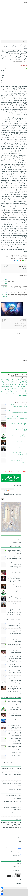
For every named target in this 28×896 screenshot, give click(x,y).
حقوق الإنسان (21, 393)
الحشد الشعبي (8, 384)
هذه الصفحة (17, 825)
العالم (19, 388)
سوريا (7, 393)
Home (21, 887)
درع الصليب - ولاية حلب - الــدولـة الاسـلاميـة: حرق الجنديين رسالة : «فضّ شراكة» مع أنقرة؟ (14, 552)
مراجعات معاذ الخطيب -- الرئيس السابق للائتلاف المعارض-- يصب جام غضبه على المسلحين (14, 558)
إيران (20, 391)
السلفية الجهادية (20, 258)
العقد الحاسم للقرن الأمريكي (15, 719)
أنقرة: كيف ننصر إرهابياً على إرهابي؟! (14, 752)
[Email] (1, 891)
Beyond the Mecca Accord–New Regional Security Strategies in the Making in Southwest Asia (11, 797)
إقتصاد (11, 379)
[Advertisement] (14, 25)
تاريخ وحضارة (15, 391)
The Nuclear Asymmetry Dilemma (9, 812)
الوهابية (11, 258)
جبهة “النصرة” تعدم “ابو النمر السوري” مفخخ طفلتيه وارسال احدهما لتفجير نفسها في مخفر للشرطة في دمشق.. (17, 294)
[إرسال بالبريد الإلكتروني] (22, 260)
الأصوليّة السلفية (20, 255)
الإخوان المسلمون (5, 379)
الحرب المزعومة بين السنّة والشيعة (11, 280)
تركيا (11, 391)
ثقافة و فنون (7, 391)
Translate (11, 490)
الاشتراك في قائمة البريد (16, 542)
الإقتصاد (25, 382)
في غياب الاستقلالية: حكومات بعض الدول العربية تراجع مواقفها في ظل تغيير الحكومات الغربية (18, 288)
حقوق (25, 393)
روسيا (11, 393)
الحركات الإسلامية (13, 255)
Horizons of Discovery (11, 815)
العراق (11, 388)
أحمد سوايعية (24, 379)
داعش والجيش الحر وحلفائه (21, 446)
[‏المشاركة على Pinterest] (25, 260)
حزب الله (3, 391)
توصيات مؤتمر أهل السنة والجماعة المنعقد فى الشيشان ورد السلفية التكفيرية (14, 646)
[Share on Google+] (20, 260)
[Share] (1, 893)
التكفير (16, 382)
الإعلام (2, 381)
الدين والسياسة (6, 255)
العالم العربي (14, 388)
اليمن (22, 391)
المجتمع (22, 390)
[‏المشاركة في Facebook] (14, 260)
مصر (20, 395)
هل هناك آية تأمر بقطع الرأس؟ (8, 321)
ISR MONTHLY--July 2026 (11, 779)
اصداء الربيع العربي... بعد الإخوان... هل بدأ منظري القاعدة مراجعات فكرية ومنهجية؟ (14, 672)
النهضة (2, 390)
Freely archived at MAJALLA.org (12, 887)
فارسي (2, 393)
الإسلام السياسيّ (17, 381)
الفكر (8, 388)
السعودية (25, 258)
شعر (4, 393)
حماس (17, 393)
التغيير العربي (21, 382)
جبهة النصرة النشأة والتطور (16, 755)
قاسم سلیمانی (24, 395)
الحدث (5, 382)
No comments (14, 61)
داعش (14, 393)
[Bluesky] (1, 888)
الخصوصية (19, 863)
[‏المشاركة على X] (17, 260)
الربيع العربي (17, 386)
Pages (24, 2)
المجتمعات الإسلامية (15, 390)
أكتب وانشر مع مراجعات (16, 866)
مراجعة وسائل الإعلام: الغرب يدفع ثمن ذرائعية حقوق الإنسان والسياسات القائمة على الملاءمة (14, 727)
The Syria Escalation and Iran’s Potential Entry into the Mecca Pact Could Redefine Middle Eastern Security (11, 774)
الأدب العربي (24, 381)
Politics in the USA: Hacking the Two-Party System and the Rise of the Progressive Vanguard (12, 807)
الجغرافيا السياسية (11, 382)
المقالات (15, 258)
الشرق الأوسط (23, 388)
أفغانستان (14, 379)
